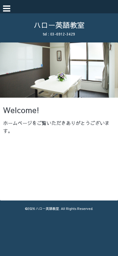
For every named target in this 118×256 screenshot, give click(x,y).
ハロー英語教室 (59, 25)
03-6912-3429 (62, 34)
